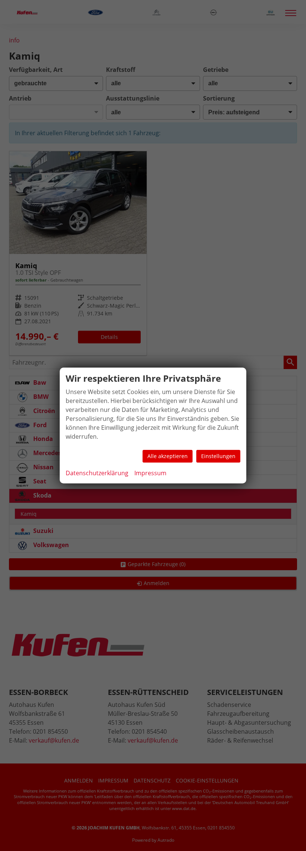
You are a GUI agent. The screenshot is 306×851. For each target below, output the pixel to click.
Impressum (150, 473)
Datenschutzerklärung (97, 473)
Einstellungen (218, 456)
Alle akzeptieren (167, 456)
